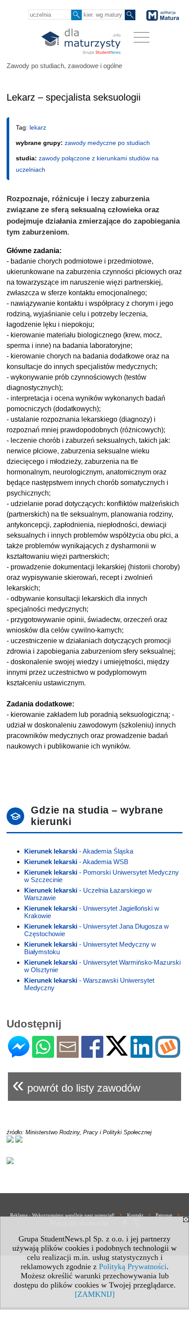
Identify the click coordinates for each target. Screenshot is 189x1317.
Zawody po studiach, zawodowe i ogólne (64, 65)
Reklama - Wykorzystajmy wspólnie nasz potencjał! (62, 1215)
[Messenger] (18, 1054)
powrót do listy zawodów (76, 1084)
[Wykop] (167, 1054)
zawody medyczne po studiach (107, 142)
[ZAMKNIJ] (95, 1294)
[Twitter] (117, 1052)
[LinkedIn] (142, 1054)
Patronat (164, 1215)
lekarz (37, 127)
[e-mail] (68, 1054)
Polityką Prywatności (133, 1266)
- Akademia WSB (76, 861)
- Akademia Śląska (78, 851)
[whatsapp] (43, 1054)
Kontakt (135, 1215)
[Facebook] (92, 1054)
